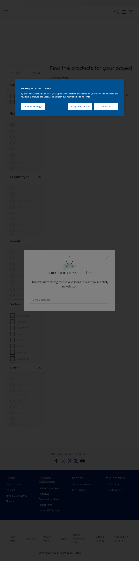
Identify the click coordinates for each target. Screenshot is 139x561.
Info (88, 96)
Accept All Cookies (80, 106)
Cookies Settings (33, 106)
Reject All (106, 106)
